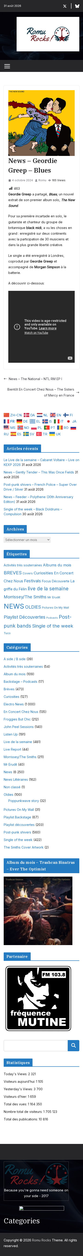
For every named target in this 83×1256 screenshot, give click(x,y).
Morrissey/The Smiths (25, 596)
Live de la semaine (18, 742)
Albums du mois (57, 565)
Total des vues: (16, 1104)
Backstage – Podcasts (20, 681)
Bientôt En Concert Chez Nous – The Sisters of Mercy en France (40, 392)
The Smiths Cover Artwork (24, 847)
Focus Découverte (55, 581)
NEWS (14, 606)
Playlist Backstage (17, 817)
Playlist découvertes (19, 825)
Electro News (14, 704)
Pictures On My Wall (55, 607)
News (8, 772)
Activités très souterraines (23, 565)
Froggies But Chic (17, 719)
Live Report (12, 749)
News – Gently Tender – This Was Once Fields (39, 472)
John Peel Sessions (19, 727)
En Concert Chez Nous (21, 712)
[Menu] (7, 66)
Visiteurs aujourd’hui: (20, 1081)
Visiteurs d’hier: (16, 1096)
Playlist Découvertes (24, 617)
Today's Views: (16, 1074)
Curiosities (43, 573)
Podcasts (52, 617)
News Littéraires (16, 779)
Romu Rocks (41, 1240)
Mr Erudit (53, 597)
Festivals (32, 580)
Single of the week (52, 626)
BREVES (13, 572)
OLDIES (33, 607)
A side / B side (15, 659)
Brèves (9, 689)
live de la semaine (48, 588)
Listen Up (11, 734)
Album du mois (15, 674)
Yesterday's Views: (19, 1089)
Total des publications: (21, 1119)
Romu (42, 180)
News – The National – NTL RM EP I (35, 379)
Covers (28, 573)
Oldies (8, 794)
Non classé (12, 787)
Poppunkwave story (23, 801)
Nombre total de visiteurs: (23, 1112)
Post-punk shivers (17, 832)
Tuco (7, 633)
